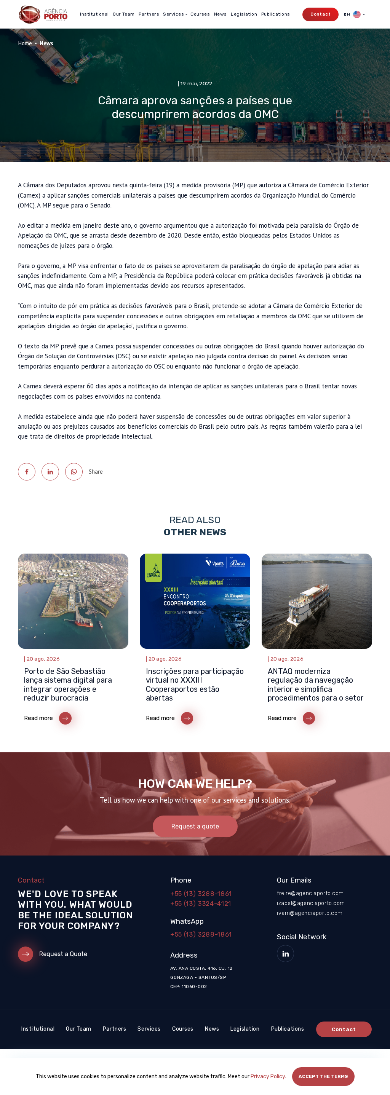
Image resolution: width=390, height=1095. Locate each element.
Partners (149, 14)
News (220, 14)
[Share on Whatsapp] (74, 471)
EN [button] (347, 14)
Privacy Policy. (268, 1076)
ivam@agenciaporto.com (310, 913)
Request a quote (195, 826)
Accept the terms (323, 1076)
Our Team (124, 14)
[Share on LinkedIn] (50, 471)
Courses (200, 14)
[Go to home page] (42, 14)
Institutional (94, 14)
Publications (275, 14)
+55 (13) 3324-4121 (200, 903)
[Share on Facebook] (26, 471)
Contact (320, 14)
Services (148, 1029)
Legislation (244, 14)
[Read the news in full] (73, 641)
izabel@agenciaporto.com (311, 903)
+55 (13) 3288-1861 (201, 893)
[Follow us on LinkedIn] (285, 953)
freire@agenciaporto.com (310, 893)
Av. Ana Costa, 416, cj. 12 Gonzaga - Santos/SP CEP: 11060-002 (201, 977)
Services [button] (173, 14)
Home (25, 43)
